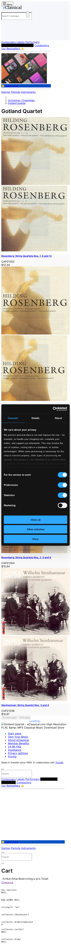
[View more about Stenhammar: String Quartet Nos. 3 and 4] (35, 634)
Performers (32, 42)
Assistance (14, 750)
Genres (5, 92)
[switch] (62, 484)
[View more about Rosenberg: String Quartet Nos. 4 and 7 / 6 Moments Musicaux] (35, 333)
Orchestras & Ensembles (17, 45)
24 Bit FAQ (14, 746)
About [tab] (58, 418)
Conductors (41, 45)
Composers (8, 42)
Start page (14, 733)
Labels (21, 42)
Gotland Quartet (17, 103)
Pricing (12, 756)
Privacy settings (18, 753)
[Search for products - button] (27, 14)
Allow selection (35, 529)
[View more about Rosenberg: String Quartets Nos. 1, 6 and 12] (35, 184)
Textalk (59, 762)
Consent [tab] (13, 418)
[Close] (2, 769)
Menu (9, 4)
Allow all (35, 519)
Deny (35, 538)
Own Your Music (18, 736)
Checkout (7, 882)
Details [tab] (36, 418)
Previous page (9, 717)
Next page (25, 717)
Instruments (28, 92)
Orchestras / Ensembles (21, 100)
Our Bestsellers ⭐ (12, 48)
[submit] (26, 774)
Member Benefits (18, 743)
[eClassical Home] (35, 8)
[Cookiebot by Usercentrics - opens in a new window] (52, 409)
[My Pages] (5, 35)
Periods (15, 92)
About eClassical (18, 740)
